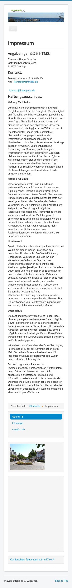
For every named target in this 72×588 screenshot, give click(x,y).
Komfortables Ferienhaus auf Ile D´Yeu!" (32, 559)
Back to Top (61, 580)
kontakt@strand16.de (26, 81)
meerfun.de (18, 429)
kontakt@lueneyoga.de (22, 90)
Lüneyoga (17, 423)
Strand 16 (17, 416)
